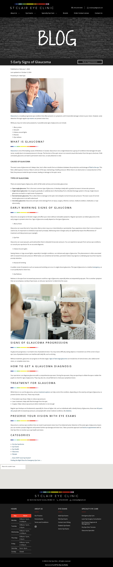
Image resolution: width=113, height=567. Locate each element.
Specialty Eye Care (48, 13)
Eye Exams (29, 13)
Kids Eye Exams (63, 519)
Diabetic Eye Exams (64, 525)
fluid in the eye (94, 167)
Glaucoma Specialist (88, 530)
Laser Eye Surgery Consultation (91, 519)
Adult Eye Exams (63, 516)
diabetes (68, 411)
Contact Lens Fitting (64, 522)
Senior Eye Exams (63, 529)
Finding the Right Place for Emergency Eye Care (26, 460)
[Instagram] (36, 527)
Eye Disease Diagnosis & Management (89, 523)
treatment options (44, 392)
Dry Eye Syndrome (18, 444)
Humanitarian (39, 519)
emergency (96, 267)
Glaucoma (14, 116)
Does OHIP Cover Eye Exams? (21, 458)
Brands (65, 13)
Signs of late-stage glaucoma (58, 359)
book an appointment (89, 427)
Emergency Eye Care (88, 516)
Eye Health (15, 449)
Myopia (14, 454)
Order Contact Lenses (81, 13)
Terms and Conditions (41, 522)
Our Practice (38, 516)
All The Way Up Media (61, 565)
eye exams (30, 118)
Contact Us (98, 13)
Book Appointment (90, 62)
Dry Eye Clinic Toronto (89, 527)
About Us (14, 13)
